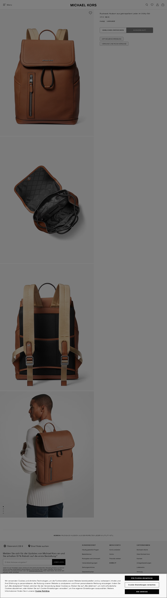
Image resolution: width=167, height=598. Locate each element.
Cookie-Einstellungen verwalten (142, 585)
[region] (83, 586)
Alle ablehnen (142, 592)
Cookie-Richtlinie (42, 591)
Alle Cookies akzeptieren (142, 578)
